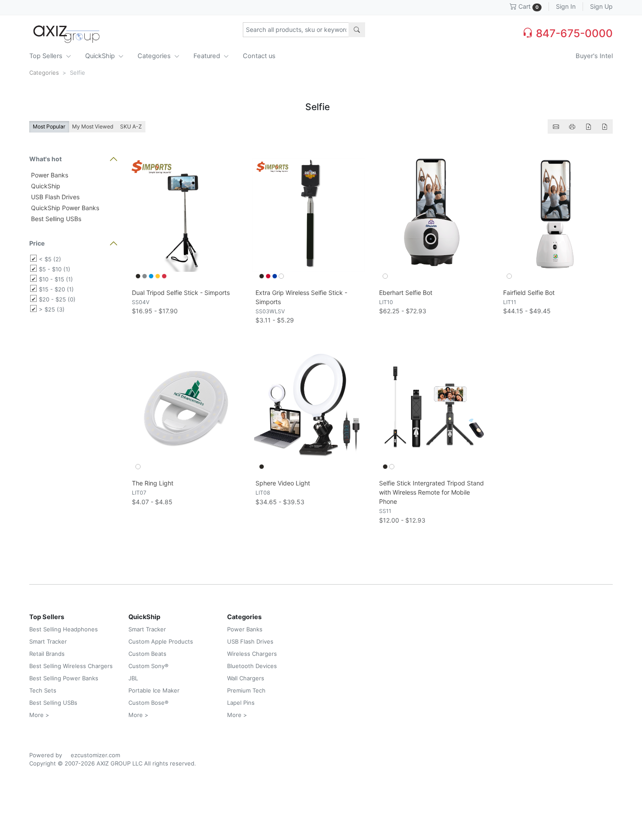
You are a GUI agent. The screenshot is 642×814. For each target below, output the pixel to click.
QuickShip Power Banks (64, 207)
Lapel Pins (241, 702)
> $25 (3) (52, 309)
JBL (133, 678)
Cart (527, 6)
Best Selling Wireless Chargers (71, 665)
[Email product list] (556, 126)
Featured (207, 56)
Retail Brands (47, 653)
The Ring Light (152, 483)
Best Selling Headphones (63, 629)
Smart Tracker (48, 641)
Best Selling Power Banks (63, 678)
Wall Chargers (245, 678)
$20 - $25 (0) (57, 299)
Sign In (566, 6)
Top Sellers (46, 56)
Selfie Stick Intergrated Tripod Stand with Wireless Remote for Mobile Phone (431, 492)
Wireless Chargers (252, 653)
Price (37, 243)
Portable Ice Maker (153, 690)
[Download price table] (588, 126)
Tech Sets (42, 690)
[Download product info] (604, 126)
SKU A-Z (131, 126)
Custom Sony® (148, 665)
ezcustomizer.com (95, 755)
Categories (155, 56)
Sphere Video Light (282, 483)
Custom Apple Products (160, 641)
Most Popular (49, 126)
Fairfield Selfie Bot (529, 292)
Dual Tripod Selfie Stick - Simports (181, 292)
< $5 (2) (50, 259)
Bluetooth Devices (252, 665)
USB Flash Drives (54, 197)
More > (39, 714)
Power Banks (48, 175)
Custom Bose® (148, 702)
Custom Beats (147, 653)
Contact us (259, 56)
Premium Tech (246, 690)
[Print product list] (572, 126)
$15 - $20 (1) (56, 289)
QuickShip (101, 56)
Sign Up (601, 6)
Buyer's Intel (594, 56)
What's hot (45, 159)
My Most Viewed (93, 126)
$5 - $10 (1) (54, 269)
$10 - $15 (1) (56, 279)
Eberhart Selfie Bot (405, 292)
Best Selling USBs (55, 218)
